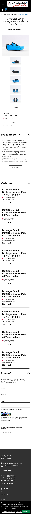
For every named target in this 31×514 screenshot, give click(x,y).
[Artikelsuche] (2, 10)
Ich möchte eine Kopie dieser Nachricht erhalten (12, 409)
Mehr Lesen (15, 167)
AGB (2, 491)
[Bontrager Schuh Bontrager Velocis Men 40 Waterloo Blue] (15, 45)
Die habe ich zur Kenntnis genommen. (12, 428)
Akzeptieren (26, 511)
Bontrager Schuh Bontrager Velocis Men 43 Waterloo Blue (14, 273)
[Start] (2, 14)
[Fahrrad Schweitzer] (17, 4)
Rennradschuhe (23, 14)
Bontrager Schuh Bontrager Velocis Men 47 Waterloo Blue (14, 355)
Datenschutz (4, 488)
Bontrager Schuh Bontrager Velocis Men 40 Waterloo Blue (15, 21)
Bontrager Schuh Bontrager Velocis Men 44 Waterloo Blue (14, 294)
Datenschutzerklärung (8, 427)
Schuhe (14, 14)
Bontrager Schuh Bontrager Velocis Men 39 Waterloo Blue (14, 212)
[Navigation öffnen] (3, 4)
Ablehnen (18, 511)
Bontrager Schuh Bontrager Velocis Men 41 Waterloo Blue (14, 233)
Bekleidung (7, 14)
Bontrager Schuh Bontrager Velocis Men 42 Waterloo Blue (14, 253)
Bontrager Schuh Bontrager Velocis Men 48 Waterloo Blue (14, 192)
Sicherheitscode (4, 412)
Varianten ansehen (14, 29)
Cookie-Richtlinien (11, 508)
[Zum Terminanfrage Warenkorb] (5, 10)
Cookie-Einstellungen (9, 511)
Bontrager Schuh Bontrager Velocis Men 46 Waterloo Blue (14, 335)
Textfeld (3, 401)
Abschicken (7, 432)
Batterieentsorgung (6, 490)
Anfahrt (3, 499)
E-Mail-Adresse (4, 394)
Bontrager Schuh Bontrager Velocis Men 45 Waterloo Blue (14, 314)
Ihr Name (3, 388)
